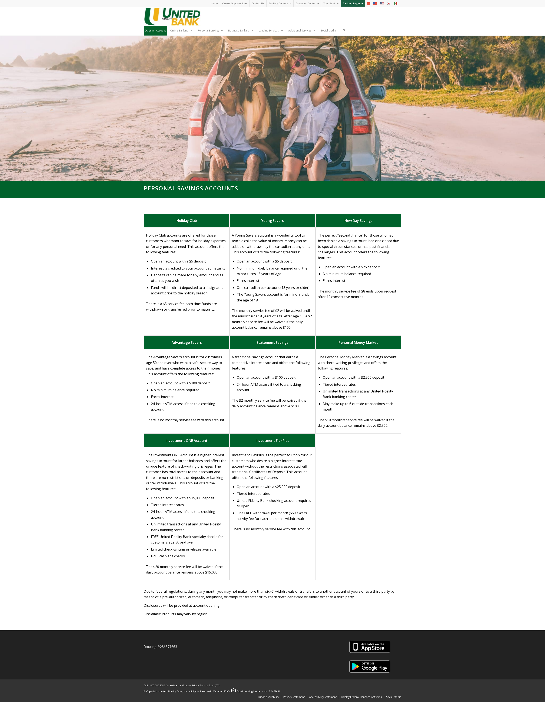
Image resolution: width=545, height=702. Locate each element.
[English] (382, 3)
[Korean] (389, 3)
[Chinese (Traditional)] (375, 3)
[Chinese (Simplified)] (368, 3)
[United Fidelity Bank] (172, 16)
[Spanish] (395, 3)
